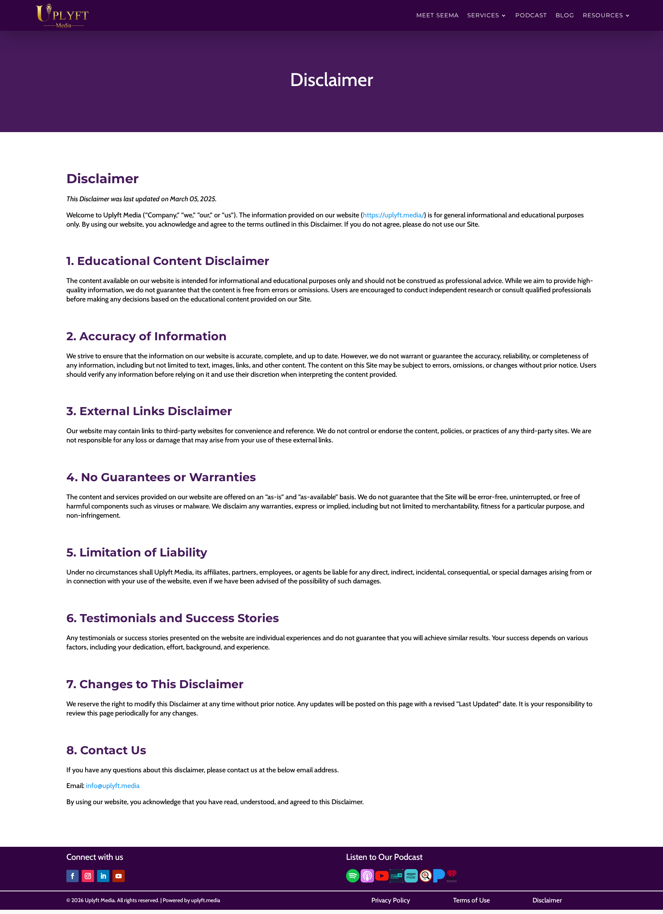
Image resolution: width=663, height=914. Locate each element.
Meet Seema (437, 16)
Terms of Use (471, 900)
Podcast (531, 16)
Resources (603, 16)
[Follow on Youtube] (118, 876)
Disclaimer (547, 900)
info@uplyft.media (113, 786)
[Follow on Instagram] (88, 876)
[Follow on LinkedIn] (103, 876)
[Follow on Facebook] (72, 876)
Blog (565, 16)
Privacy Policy (390, 900)
